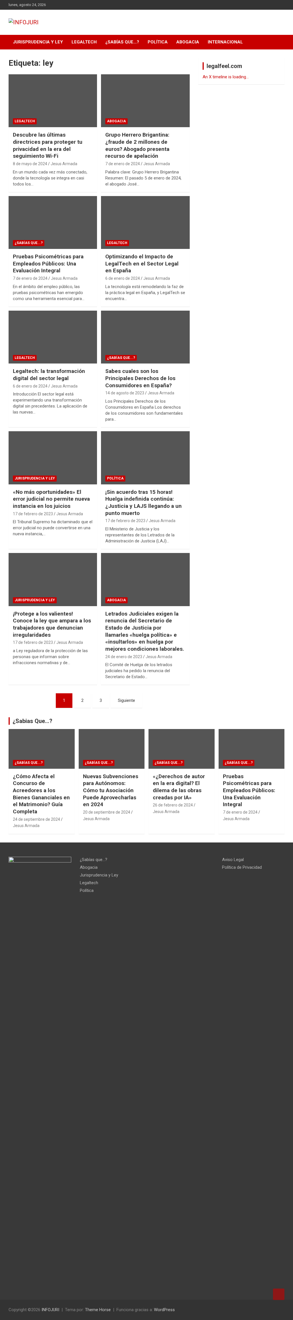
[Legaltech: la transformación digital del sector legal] (52, 337)
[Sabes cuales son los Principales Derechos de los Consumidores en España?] (145, 337)
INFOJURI (50, 1309)
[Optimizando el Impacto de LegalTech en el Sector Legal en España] (145, 222)
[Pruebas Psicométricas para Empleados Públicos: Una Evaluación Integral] (52, 222)
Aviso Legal (233, 859)
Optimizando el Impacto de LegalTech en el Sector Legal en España (142, 263)
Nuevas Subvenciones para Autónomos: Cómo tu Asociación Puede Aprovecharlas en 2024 (110, 790)
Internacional (225, 42)
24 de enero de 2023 (123, 656)
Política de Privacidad (242, 867)
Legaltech (84, 42)
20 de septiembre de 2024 (106, 812)
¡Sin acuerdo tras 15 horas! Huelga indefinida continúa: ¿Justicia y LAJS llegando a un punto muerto (143, 502)
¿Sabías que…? (122, 42)
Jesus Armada (64, 163)
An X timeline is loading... (226, 76)
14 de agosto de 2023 (124, 393)
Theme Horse (98, 1309)
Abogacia (187, 42)
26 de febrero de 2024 (173, 805)
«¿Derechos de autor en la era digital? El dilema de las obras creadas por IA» (179, 787)
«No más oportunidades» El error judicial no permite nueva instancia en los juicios (51, 499)
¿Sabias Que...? (32, 721)
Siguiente (126, 700)
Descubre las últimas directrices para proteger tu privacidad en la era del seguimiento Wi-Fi (47, 145)
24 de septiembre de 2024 (36, 819)
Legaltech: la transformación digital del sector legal (49, 375)
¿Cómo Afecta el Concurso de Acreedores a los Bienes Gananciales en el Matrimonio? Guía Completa (41, 794)
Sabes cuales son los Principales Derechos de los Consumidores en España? (140, 378)
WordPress (164, 1309)
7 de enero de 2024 (122, 163)
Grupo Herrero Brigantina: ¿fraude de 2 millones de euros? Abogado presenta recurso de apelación (137, 145)
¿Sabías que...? (29, 243)
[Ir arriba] (278, 1294)
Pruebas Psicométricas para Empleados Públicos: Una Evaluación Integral (48, 263)
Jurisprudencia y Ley (38, 42)
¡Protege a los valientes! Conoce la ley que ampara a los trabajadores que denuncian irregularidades (52, 624)
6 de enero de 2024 (122, 278)
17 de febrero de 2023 (33, 514)
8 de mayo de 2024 (30, 163)
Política (158, 42)
